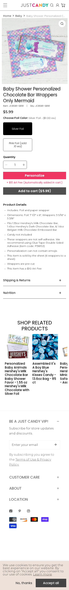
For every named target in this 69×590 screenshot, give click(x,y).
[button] (63, 5)
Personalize (34, 175)
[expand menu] (5, 5)
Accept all (51, 583)
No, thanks (24, 583)
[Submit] (55, 444)
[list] (35, 51)
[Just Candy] (34, 5)
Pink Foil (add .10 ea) (17, 144)
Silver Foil (18, 129)
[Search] (52, 5)
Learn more (42, 574)
